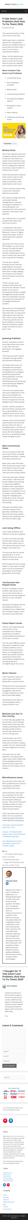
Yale (5, 851)
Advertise (6, 1200)
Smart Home (7, 1177)
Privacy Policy (7, 1209)
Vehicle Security (8, 1181)
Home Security (7, 1173)
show (14, 143)
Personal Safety (8, 1179)
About (5, 1195)
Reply (6, 1016)
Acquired (6, 1197)
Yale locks (10, 816)
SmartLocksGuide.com (17, 1136)
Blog (4, 1204)
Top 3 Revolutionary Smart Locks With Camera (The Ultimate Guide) (12, 843)
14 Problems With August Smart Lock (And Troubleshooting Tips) (12, 857)
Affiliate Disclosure (9, 1202)
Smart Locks (7, 1175)
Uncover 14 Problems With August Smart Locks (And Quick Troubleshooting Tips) (13, 834)
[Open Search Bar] (25, 11)
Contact (5, 1207)
